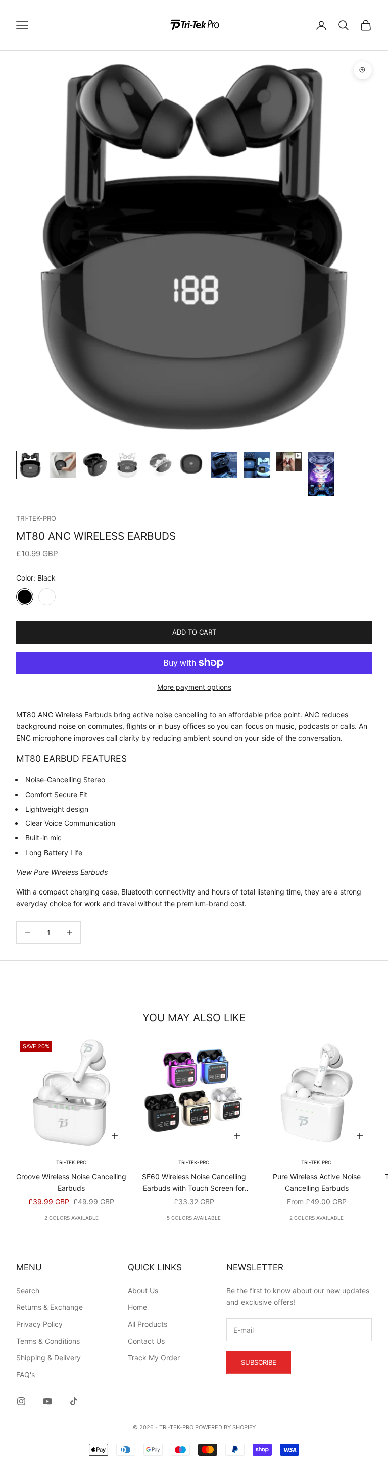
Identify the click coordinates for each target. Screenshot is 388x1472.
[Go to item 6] (192, 465)
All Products (147, 1324)
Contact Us (146, 1341)
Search (27, 1290)
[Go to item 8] (257, 465)
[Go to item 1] (30, 465)
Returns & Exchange (49, 1307)
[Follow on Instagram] (21, 1401)
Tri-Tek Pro (71, 1162)
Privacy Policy (39, 1324)
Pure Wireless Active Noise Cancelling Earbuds (317, 1182)
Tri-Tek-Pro (36, 518)
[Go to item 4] (127, 465)
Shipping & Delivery (48, 1357)
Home (137, 1307)
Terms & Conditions (48, 1341)
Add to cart (194, 632)
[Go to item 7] (224, 465)
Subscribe (258, 1362)
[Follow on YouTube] (47, 1401)
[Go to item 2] (62, 465)
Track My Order (154, 1357)
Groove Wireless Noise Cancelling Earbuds (71, 1182)
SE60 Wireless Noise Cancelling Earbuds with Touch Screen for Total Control (194, 1183)
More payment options (194, 686)
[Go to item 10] (321, 474)
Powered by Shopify (225, 1427)
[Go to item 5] (160, 465)
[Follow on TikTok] (74, 1401)
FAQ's (25, 1374)
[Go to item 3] (95, 465)
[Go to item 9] (289, 461)
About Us (143, 1290)
